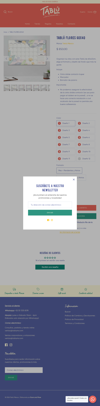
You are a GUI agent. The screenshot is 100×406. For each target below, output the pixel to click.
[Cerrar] (73, 179)
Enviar (50, 213)
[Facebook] (48, 220)
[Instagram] (52, 220)
